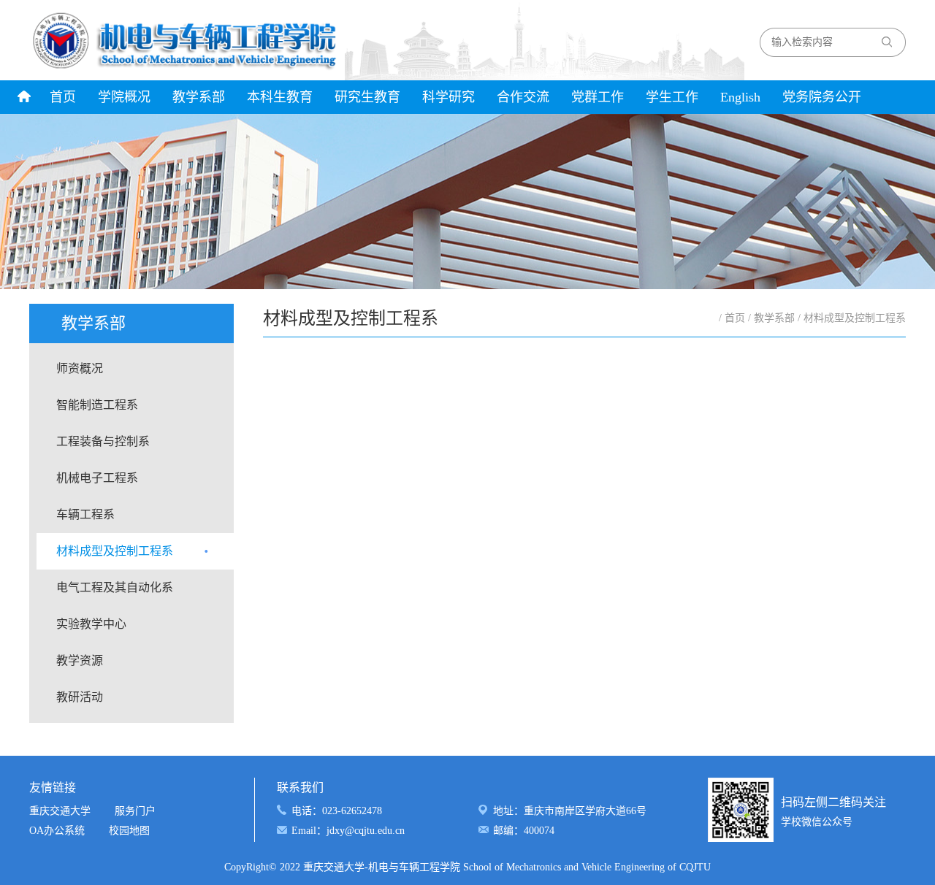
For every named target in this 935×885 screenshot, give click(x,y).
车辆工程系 (85, 514)
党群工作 (597, 97)
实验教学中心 (91, 624)
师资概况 (79, 368)
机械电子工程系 (97, 478)
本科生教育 (280, 97)
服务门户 (135, 810)
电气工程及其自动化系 (114, 587)
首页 (63, 97)
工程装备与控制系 (103, 441)
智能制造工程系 (97, 405)
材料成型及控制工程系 (114, 551)
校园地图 (129, 830)
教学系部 (198, 97)
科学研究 (448, 97)
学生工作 (672, 97)
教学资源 (79, 660)
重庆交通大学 (60, 810)
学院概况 (124, 97)
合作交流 (523, 97)
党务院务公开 (821, 97)
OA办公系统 (57, 830)
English (740, 97)
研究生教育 (367, 97)
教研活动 (79, 697)
